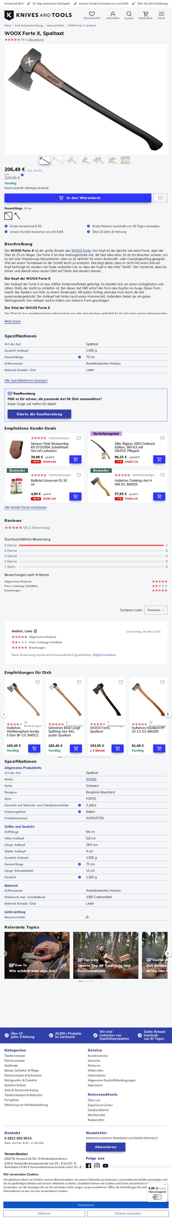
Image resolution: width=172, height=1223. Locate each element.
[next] (160, 714)
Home (7, 25)
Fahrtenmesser (14, 1060)
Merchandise (96, 1115)
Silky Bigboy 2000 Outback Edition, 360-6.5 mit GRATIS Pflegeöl (135, 447)
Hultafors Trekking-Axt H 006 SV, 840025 (133, 482)
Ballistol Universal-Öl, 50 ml (49, 482)
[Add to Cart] (75, 459)
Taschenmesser (14, 1055)
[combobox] (156, 610)
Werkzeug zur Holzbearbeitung (26, 1105)
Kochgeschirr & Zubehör (20, 1080)
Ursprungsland (15, 811)
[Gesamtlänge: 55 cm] (17, 215)
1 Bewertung (35, 39)
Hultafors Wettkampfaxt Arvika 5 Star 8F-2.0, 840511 (23, 731)
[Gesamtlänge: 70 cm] (8, 215)
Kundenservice (98, 1055)
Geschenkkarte (98, 1110)
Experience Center (100, 1105)
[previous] (11, 714)
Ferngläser (11, 1100)
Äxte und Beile (55, 25)
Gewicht (10, 877)
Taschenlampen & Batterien (23, 1095)
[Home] (38, 13)
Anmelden (112, 18)
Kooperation (96, 1120)
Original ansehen (104, 655)
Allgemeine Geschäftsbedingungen (112, 1080)
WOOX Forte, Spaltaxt (100, 729)
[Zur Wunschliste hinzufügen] (160, 197)
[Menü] (165, 1185)
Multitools (11, 1065)
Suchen (129, 18)
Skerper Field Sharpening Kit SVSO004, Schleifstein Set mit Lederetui (50, 447)
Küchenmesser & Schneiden (23, 1075)
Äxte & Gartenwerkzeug (29, 25)
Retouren (94, 1065)
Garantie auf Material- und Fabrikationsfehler (36, 805)
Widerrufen (95, 1070)
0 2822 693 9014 (18, 1138)
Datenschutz (96, 1075)
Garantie (94, 1060)
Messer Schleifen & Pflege (21, 1070)
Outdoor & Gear (15, 1085)
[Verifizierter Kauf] (35, 631)
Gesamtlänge (13, 357)
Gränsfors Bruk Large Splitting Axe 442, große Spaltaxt (64, 731)
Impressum (95, 1085)
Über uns (94, 1100)
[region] (86, 105)
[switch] (157, 1197)
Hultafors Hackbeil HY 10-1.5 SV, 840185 (148, 729)
